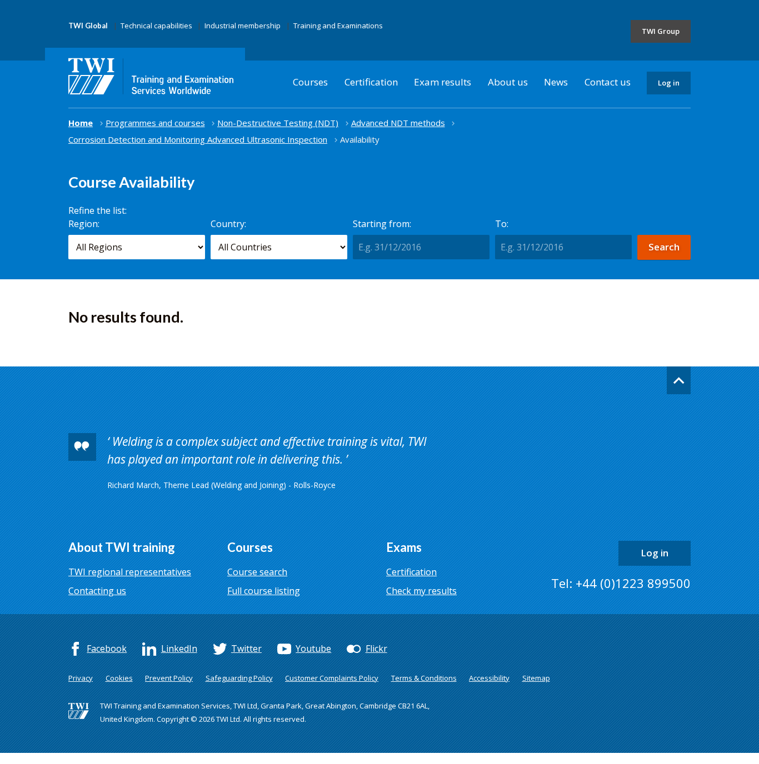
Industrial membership (242, 26)
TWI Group (661, 31)
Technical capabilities (156, 26)
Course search (257, 572)
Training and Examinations (338, 26)
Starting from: (382, 224)
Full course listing (263, 591)
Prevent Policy (169, 678)
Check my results (421, 591)
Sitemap (536, 678)
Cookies (119, 678)
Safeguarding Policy (239, 678)
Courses (310, 82)
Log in (669, 83)
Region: (83, 224)
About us (508, 82)
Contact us (608, 82)
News (556, 82)
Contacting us (97, 591)
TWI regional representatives (129, 572)
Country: (228, 224)
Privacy (80, 678)
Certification (371, 82)
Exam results (442, 82)
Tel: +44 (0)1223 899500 (621, 583)
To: (501, 224)
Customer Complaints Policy (331, 678)
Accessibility (489, 678)
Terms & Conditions (424, 678)
